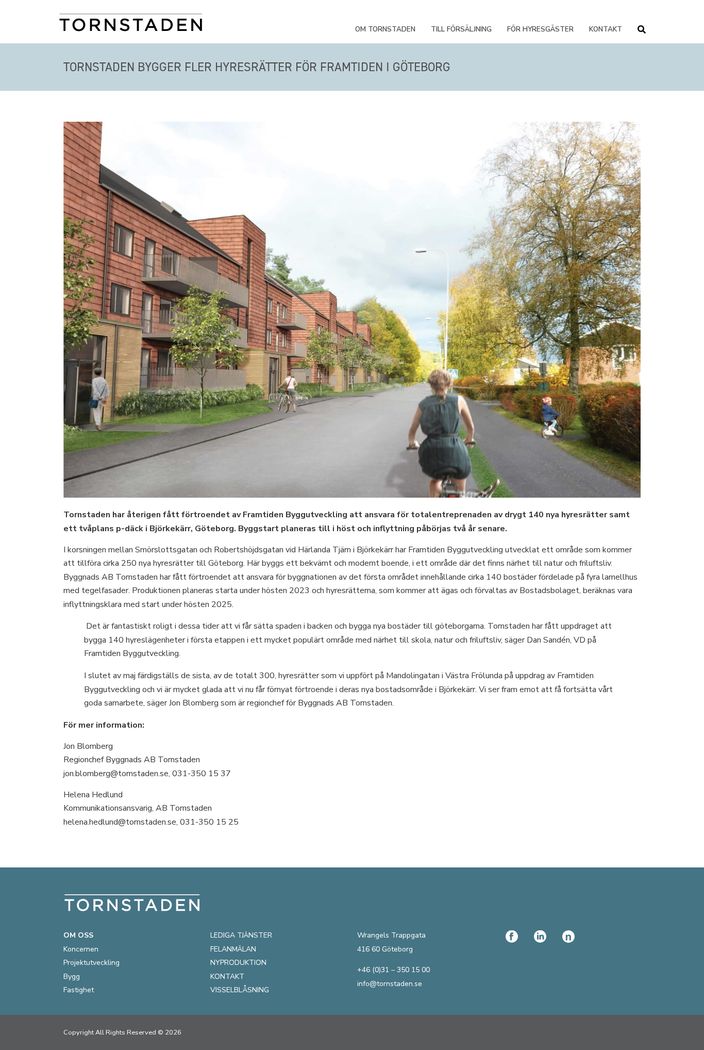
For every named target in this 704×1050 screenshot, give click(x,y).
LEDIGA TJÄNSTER (241, 935)
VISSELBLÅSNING (239, 990)
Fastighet (78, 990)
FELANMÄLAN (233, 949)
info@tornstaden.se (389, 984)
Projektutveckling (91, 962)
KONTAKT (227, 976)
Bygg (71, 976)
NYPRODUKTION (238, 962)
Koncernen (80, 949)
